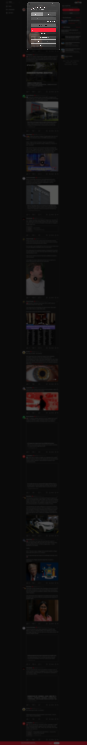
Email (38, 14)
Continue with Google (44, 37)
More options (44, 45)
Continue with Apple (44, 41)
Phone (50, 14)
